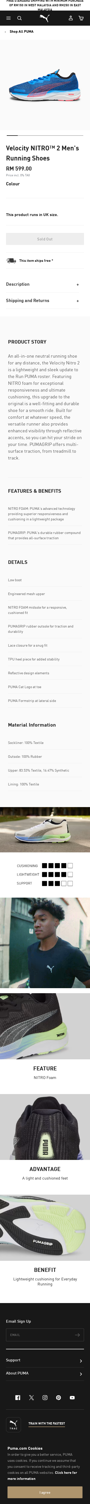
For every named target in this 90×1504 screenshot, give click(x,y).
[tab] (12, 135)
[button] (10, 18)
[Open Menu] (10, 18)
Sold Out (44, 239)
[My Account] (71, 18)
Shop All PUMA (22, 31)
